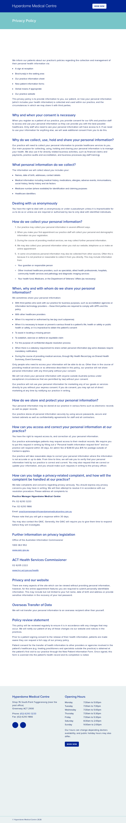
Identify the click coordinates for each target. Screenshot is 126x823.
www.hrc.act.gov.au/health (25, 570)
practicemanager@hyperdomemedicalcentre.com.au (45, 511)
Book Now (99, 6)
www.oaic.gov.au (20, 550)
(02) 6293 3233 (28, 713)
